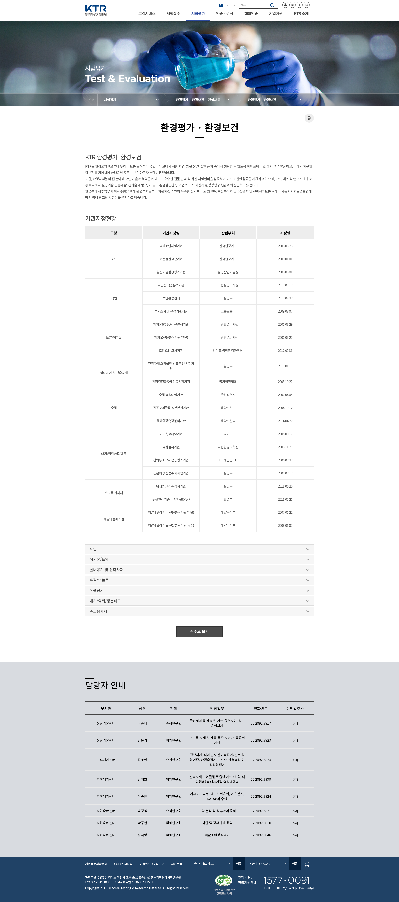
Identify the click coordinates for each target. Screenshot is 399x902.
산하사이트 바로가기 (205, 864)
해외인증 (251, 13)
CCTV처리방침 (123, 864)
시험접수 (173, 13)
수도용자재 (98, 611)
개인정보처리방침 (96, 864)
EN (228, 4)
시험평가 (198, 13)
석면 (93, 548)
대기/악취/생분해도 (105, 600)
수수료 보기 (199, 631)
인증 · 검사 (224, 13)
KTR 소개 (301, 13)
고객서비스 (146, 13)
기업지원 (276, 13)
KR (221, 4)
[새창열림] (239, 863)
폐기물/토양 (99, 559)
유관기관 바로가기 (260, 864)
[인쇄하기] (309, 118)
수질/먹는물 (99, 580)
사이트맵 (176, 864)
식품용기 (97, 590)
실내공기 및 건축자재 (106, 569)
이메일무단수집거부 (152, 864)
